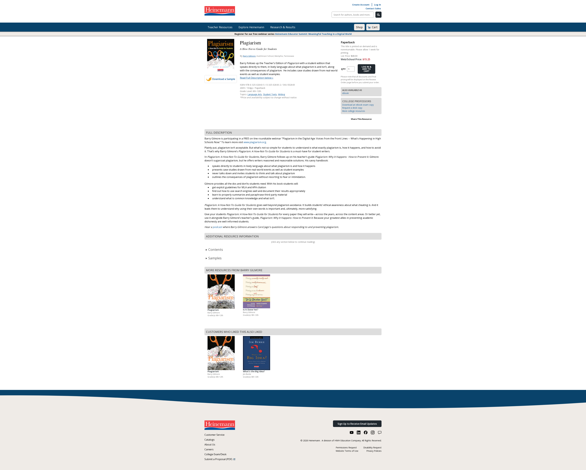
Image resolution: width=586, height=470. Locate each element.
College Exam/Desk (215, 454)
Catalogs (209, 439)
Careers (208, 449)
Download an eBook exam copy (358, 104)
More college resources (353, 111)
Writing (281, 94)
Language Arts (255, 94)
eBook (345, 93)
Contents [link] (215, 249)
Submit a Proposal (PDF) (218, 459)
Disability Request (372, 447)
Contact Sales (373, 8)
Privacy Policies (374, 450)
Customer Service (214, 434)
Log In (377, 4)
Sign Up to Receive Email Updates (357, 423)
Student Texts (270, 94)
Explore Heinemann (251, 27)
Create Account (360, 4)
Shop (359, 27)
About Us (209, 444)
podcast (217, 227)
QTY (343, 69)
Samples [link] (215, 258)
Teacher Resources (220, 27)
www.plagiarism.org (255, 142)
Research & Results (282, 27)
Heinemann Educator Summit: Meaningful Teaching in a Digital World (313, 33)
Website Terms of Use (347, 450)
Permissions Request (346, 447)
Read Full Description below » (256, 77)
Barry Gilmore (249, 56)
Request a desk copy (352, 107)
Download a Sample (223, 79)
